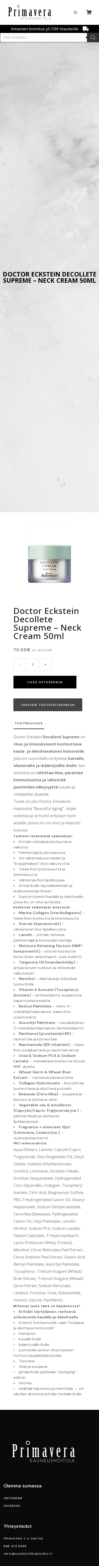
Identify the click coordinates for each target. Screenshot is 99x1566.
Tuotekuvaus (29, 723)
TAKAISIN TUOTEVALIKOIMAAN (48, 705)
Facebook (12, 1505)
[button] (75, 12)
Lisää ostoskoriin (45, 682)
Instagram (13, 1498)
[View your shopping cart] (89, 12)
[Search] (93, 37)
